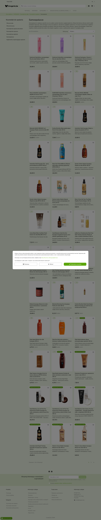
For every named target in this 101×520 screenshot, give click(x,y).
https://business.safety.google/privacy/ (49, 257)
